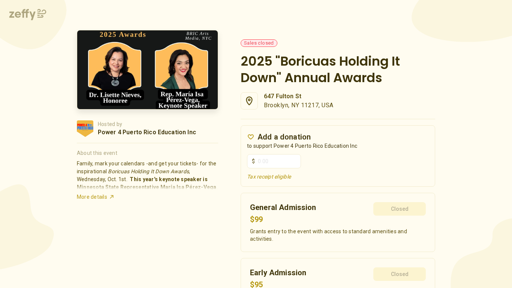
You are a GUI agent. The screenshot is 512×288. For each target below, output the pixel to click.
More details (92, 197)
